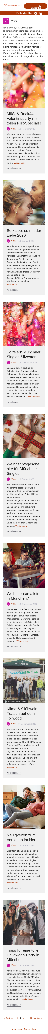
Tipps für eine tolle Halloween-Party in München (23, 955)
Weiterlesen (19, 163)
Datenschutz (30, 1029)
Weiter (38, 1018)
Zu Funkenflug (35, 7)
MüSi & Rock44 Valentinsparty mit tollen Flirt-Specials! (24, 118)
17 (31, 1018)
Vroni (13, 129)
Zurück (8, 1018)
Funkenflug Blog (24, 13)
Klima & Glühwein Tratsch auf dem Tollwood (22, 713)
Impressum (17, 1029)
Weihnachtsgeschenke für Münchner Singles (23, 469)
